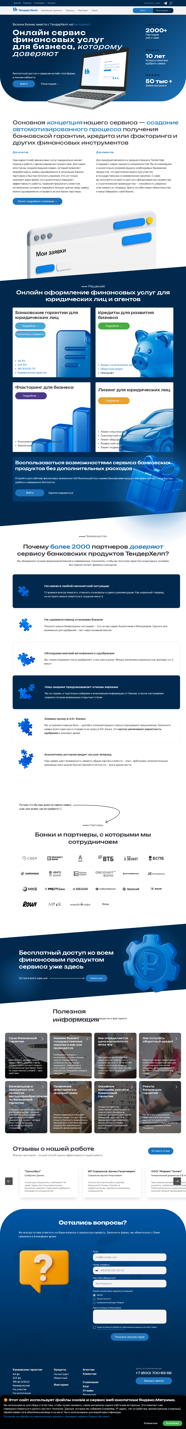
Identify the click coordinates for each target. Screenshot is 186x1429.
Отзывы (88, 1390)
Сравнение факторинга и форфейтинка (65, 1090)
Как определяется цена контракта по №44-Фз (113, 1041)
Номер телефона (101, 1265)
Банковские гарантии (41, 312)
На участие (19, 1389)
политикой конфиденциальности (111, 1329)
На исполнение (22, 1393)
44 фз (16, 1374)
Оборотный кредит (112, 368)
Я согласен (172, 1423)
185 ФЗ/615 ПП (27, 368)
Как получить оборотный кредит (158, 1040)
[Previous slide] (9, 1181)
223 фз (17, 1377)
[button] (154, 1380)
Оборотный (60, 1377)
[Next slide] (177, 1181)
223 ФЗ (22, 364)
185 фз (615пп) (21, 1381)
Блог (86, 1386)
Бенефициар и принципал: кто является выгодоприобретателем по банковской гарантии (29, 1094)
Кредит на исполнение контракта (121, 364)
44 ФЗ (21, 360)
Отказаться (150, 1423)
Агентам (88, 1369)
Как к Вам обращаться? (104, 1278)
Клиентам (89, 1374)
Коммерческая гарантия (32, 372)
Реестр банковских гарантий (152, 1090)
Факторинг (61, 1384)
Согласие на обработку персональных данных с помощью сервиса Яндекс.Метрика (56, 1416)
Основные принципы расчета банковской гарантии (113, 1091)
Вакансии (89, 1394)
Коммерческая (21, 1385)
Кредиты (60, 1369)
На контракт (61, 1374)
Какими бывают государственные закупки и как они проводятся (68, 1043)
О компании (90, 1382)
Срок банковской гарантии (23, 1040)
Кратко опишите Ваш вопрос (107, 1308)
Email (95, 1251)
